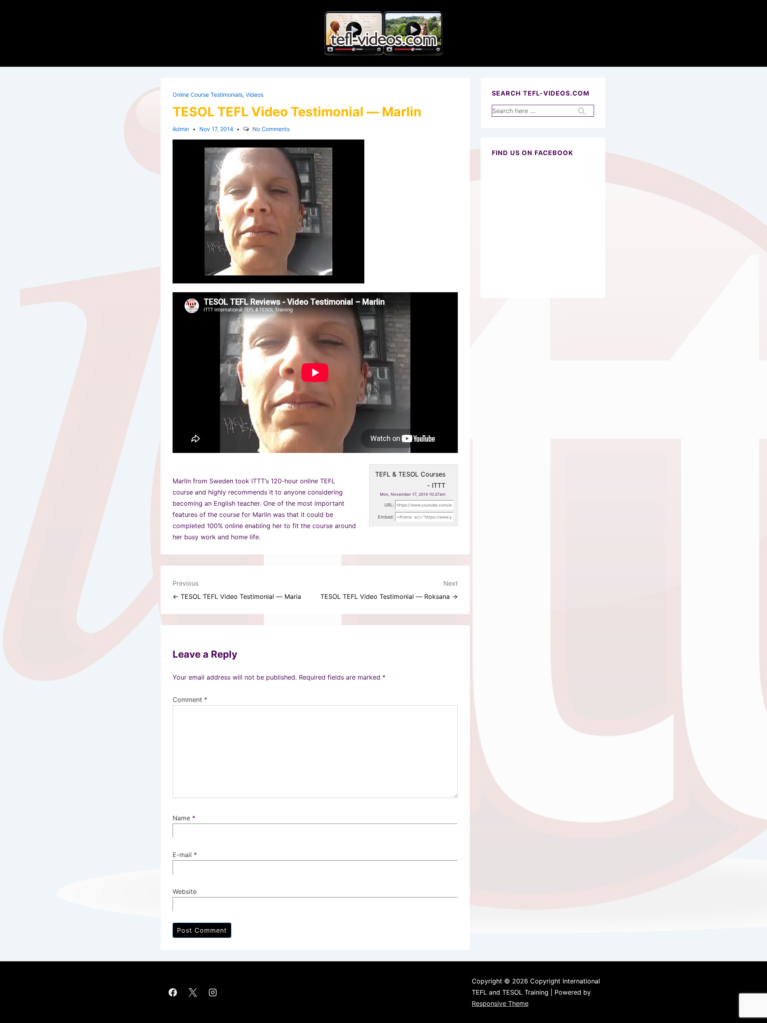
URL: (389, 505)
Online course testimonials (207, 94)
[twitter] (193, 992)
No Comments (271, 129)
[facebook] (173, 992)
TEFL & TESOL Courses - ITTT (410, 479)
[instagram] (213, 992)
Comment (190, 700)
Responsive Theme (500, 1003)
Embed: (386, 517)
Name (181, 818)
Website (185, 891)
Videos (254, 94)
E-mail (182, 855)
